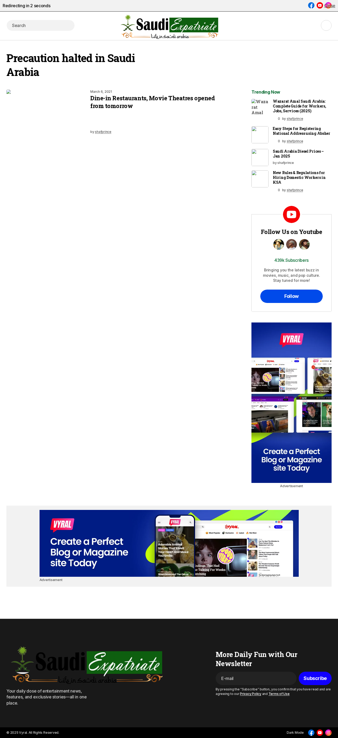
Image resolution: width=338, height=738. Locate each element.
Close (329, 5)
